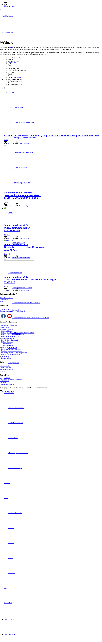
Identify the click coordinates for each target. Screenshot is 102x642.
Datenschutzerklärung (7, 384)
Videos (2, 301)
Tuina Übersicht (6, 344)
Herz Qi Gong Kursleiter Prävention (12, 335)
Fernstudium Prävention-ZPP (10, 336)
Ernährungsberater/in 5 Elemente (11, 351)
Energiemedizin (6, 358)
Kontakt (2, 371)
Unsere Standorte (5, 368)
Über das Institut (5, 366)
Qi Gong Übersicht (7, 331)
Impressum (3, 382)
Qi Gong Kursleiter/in (8, 338)
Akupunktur (5, 356)
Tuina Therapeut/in (7, 345)
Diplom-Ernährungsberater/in (10, 354)
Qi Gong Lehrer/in (7, 342)
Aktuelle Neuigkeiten (6, 298)
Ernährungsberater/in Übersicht (11, 349)
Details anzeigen (23, 143)
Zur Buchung (11, 143)
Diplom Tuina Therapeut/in (9, 347)
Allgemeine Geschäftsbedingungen (11, 379)
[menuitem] (53, 430)
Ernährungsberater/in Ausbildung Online (14, 353)
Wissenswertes (4, 327)
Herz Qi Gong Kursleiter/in (9, 340)
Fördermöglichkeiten (6, 369)
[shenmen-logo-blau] (6, 16)
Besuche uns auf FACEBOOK (10, 309)
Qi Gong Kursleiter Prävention (11, 333)
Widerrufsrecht (4, 381)
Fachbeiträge (4, 299)
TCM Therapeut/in (7, 329)
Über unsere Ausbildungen (8, 326)
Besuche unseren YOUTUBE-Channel (12, 311)
